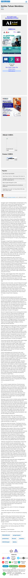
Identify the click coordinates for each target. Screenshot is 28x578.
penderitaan (5, 538)
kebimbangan (6, 542)
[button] (26, 2)
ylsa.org (11, 574)
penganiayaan (17, 535)
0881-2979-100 (8, 573)
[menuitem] (2, 9)
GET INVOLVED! (13, 566)
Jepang (14, 542)
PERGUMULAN (6, 535)
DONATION (22, 566)
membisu (21, 538)
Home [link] (2, 9)
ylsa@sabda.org (18, 573)
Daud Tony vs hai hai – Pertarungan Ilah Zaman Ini (14, 176)
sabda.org (16, 574)
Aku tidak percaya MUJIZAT (8, 173)
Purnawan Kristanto (11, 197)
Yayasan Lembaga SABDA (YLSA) (9, 569)
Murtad (14, 538)
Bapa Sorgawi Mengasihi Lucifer (10, 182)
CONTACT (5, 566)
